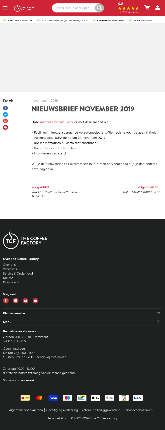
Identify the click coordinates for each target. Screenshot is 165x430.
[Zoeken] (99, 7)
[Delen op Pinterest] (5, 127)
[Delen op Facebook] (5, 108)
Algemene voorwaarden (26, 410)
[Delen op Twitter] (5, 114)
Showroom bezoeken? (18, 380)
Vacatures (10, 269)
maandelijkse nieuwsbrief (58, 122)
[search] (78, 7)
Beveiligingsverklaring (62, 410)
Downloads (11, 282)
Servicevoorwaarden (138, 410)
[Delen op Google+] (5, 120)
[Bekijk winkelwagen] (147, 7)
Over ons (9, 265)
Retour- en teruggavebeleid (100, 410)
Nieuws (8, 278)
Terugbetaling (57, 418)
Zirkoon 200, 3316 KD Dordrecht (25, 337)
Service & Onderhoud (18, 273)
